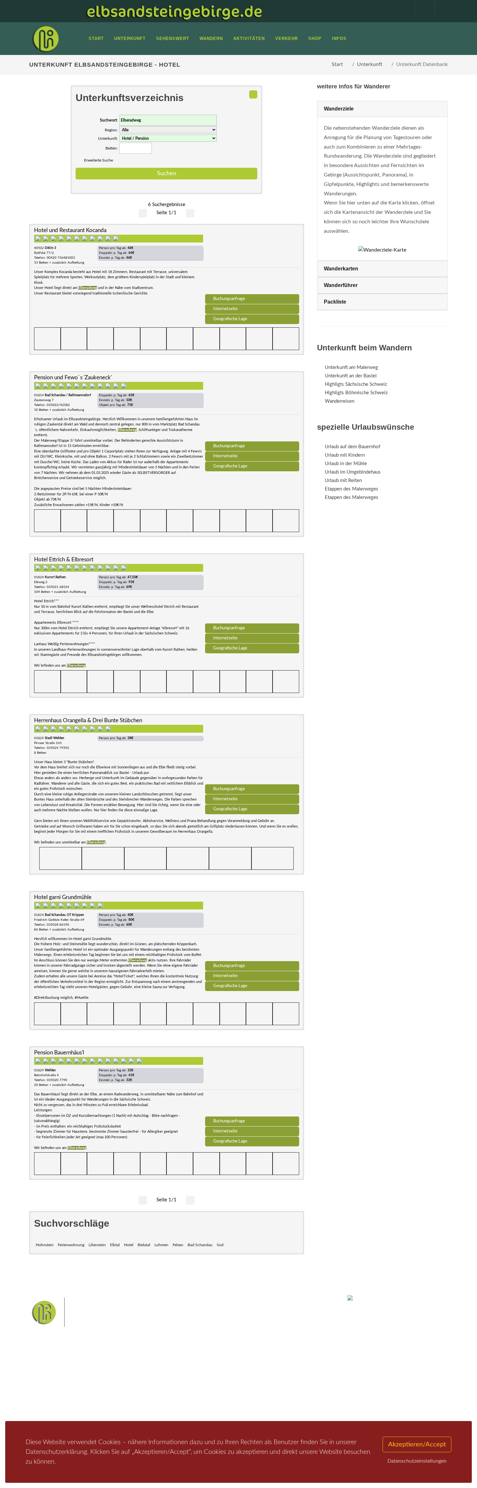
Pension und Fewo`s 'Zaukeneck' (73, 377)
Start (337, 64)
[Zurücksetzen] (253, 94)
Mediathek (48, 1388)
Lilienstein (97, 1245)
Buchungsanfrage (229, 298)
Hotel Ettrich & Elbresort (63, 559)
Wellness (237, 1393)
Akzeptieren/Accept (417, 1444)
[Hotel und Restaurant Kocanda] (252, 261)
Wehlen (242, 1383)
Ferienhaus (119, 1396)
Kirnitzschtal (211, 1393)
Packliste (335, 302)
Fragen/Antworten (56, 1371)
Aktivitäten (48, 1405)
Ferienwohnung (71, 1245)
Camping (117, 1405)
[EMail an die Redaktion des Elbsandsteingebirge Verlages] (441, 7)
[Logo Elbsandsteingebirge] (45, 38)
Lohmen (161, 1245)
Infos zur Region (54, 1379)
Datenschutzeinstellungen (416, 1461)
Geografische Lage (230, 319)
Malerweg (200, 1373)
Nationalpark (227, 1373)
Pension (117, 1379)
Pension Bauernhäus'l (59, 1052)
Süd (220, 1245)
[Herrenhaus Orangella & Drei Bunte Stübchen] (252, 751)
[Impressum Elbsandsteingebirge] (401, 7)
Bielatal (144, 1245)
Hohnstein (45, 1245)
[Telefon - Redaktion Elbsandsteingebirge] (421, 7)
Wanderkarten (341, 268)
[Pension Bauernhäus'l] (252, 1083)
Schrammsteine (287, 1373)
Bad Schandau (200, 1245)
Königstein (184, 1393)
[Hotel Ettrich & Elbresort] (252, 590)
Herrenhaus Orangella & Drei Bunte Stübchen (88, 720)
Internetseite (225, 309)
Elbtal (115, 1245)
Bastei (180, 1373)
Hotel (128, 1245)
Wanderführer (341, 285)
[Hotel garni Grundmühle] (252, 928)
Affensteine (256, 1373)
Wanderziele (339, 108)
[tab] (382, 109)
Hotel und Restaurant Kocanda (70, 230)
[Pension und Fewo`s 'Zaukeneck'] (252, 408)
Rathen (260, 1383)
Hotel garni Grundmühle (63, 897)
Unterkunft (369, 64)
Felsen (178, 1245)
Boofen (257, 1393)
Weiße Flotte (186, 1383)
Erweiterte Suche (98, 160)
